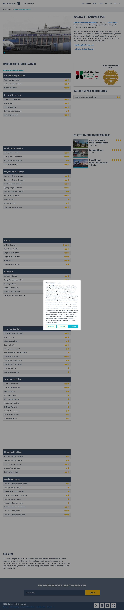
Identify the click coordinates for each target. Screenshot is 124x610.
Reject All (62, 326)
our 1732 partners (54, 286)
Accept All (73, 326)
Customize (51, 326)
